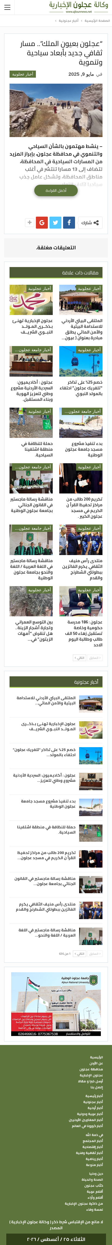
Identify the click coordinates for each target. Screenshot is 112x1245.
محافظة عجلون (91, 1069)
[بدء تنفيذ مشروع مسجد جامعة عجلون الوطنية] (80, 423)
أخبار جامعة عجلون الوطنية (31, 349)
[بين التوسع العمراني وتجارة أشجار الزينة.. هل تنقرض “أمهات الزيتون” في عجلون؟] (31, 601)
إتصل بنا (97, 1087)
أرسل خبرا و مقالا (90, 1081)
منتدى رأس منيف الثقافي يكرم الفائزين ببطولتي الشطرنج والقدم (46, 907)
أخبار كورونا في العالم (87, 1126)
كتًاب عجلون (93, 1185)
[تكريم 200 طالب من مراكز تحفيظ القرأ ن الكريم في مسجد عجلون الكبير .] (80, 478)
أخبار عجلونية (22, 74)
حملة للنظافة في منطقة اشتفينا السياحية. (46, 829)
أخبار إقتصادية (92, 1147)
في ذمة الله (94, 1135)
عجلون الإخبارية (91, 1075)
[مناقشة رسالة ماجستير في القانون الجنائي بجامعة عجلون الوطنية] (31, 478)
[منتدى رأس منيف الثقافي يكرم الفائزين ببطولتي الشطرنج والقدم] (80, 540)
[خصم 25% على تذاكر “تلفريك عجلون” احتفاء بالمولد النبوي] (80, 361)
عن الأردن (96, 1063)
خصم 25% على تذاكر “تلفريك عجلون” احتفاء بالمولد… (44, 752)
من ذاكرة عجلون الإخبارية (84, 1203)
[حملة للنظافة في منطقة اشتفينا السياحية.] (31, 423)
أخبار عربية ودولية (90, 1114)
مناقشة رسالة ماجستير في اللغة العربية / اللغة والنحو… (47, 932)
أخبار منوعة (94, 1165)
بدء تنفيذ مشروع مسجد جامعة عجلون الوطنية (48, 804)
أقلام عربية (95, 1191)
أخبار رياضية (94, 1159)
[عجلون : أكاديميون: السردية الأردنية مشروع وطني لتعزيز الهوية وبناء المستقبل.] (31, 361)
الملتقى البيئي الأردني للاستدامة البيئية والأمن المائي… (46, 700)
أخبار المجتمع (93, 1141)
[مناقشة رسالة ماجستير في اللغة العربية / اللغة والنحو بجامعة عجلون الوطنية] (31, 540)
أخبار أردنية (95, 1108)
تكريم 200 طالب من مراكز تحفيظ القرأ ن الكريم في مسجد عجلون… (46, 855)
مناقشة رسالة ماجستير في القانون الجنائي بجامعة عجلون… (45, 881)
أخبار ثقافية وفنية (89, 1153)
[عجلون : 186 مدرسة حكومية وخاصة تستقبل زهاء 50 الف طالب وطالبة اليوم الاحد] (80, 601)
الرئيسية (96, 1057)
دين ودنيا (96, 1173)
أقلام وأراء (95, 1197)
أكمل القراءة (56, 190)
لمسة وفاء (94, 1209)
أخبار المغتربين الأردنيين (86, 1120)
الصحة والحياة (92, 1179)
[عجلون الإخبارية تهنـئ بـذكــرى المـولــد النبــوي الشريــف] (31, 300)
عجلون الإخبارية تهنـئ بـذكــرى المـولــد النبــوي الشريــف (48, 726)
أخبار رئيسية (94, 1096)
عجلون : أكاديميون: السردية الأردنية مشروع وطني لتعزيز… (44, 778)
